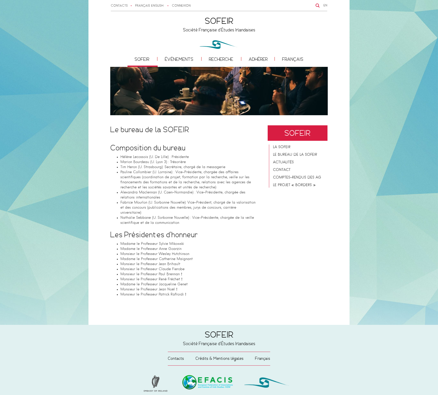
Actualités (283, 162)
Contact (281, 170)
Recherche (221, 59)
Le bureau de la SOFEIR (295, 154)
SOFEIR (142, 59)
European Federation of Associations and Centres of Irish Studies (157, 383)
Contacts (119, 5)
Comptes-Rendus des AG (297, 177)
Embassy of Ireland (207, 383)
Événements (179, 59)
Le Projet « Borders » (294, 185)
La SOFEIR (281, 147)
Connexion (181, 5)
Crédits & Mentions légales (219, 358)
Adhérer (258, 59)
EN (325, 5)
